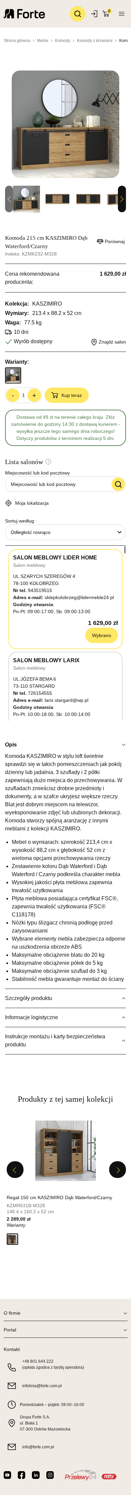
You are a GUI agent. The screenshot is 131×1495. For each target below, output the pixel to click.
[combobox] (65, 532)
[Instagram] (50, 1475)
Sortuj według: (20, 521)
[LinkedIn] (35, 1475)
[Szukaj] (77, 13)
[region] (65, 633)
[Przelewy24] (90, 1475)
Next (122, 199)
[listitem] (65, 1185)
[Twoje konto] (122, 13)
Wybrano (101, 635)
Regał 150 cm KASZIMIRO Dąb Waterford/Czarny (59, 1197)
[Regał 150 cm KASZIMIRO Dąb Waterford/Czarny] (65, 1151)
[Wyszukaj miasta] (118, 484)
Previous (15, 1169)
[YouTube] (7, 1475)
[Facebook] (21, 1475)
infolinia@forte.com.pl (42, 1386)
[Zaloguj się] (95, 13)
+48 (37, 1361)
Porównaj (115, 241)
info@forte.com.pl (38, 1447)
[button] (12, 1239)
